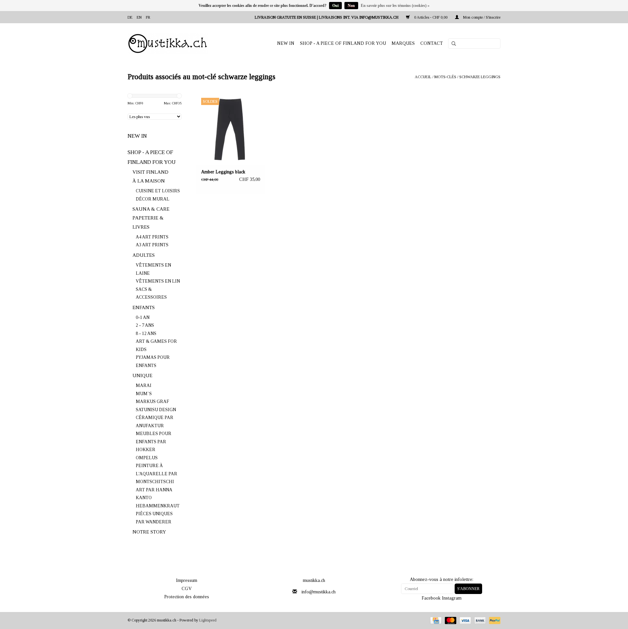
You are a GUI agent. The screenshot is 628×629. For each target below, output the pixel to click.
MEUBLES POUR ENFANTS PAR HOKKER (153, 441)
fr (148, 17)
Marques (403, 43)
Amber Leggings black (223, 171)
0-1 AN (142, 317)
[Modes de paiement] (435, 620)
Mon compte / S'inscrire (481, 17)
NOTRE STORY (149, 531)
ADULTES (143, 255)
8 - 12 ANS (146, 333)
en (139, 17)
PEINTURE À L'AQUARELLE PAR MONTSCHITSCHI (156, 473)
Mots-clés (445, 77)
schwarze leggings (479, 77)
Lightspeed (208, 620)
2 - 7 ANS (145, 325)
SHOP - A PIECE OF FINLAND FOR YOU (343, 43)
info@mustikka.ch (319, 591)
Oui (335, 5)
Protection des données (186, 596)
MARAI (143, 385)
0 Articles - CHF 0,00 (430, 17)
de (130, 17)
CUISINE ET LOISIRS (158, 190)
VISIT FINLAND (150, 172)
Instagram (452, 598)
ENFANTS (143, 307)
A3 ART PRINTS (152, 244)
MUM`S (144, 393)
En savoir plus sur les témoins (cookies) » (395, 5)
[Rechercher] (451, 43)
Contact (431, 43)
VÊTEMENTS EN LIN (158, 281)
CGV (187, 588)
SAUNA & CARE (150, 209)
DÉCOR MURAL (152, 199)
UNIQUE (142, 375)
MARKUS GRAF (152, 401)
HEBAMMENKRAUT (158, 505)
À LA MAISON (148, 180)
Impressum (186, 580)
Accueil (423, 77)
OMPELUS (147, 457)
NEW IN (285, 43)
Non (351, 5)
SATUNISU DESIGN (156, 409)
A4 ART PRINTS (152, 237)
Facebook (431, 598)
